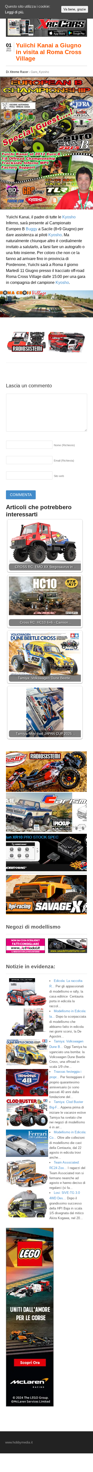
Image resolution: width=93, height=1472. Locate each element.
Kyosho (44, 72)
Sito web (59, 475)
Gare (34, 72)
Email (64, 460)
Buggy (31, 229)
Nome (64, 445)
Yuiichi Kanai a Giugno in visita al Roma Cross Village (48, 52)
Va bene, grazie (74, 9)
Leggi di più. (14, 12)
